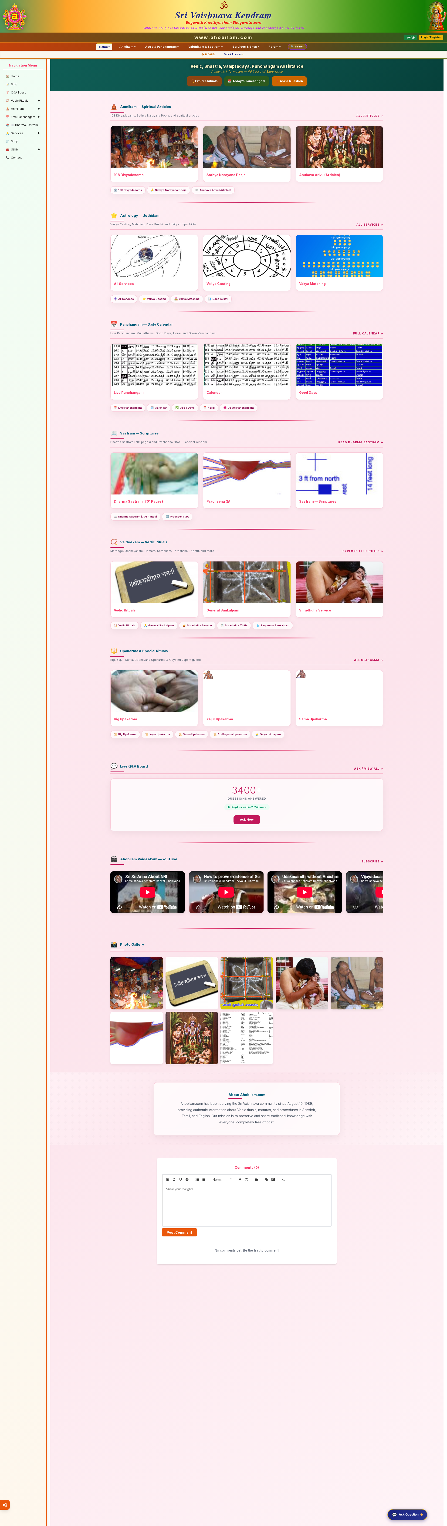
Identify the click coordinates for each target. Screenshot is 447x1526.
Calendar (158, 407)
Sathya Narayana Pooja (168, 190)
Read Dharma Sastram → (360, 442)
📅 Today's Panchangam (246, 81)
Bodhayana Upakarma (230, 734)
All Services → (369, 224)
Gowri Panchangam (238, 407)
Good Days (185, 407)
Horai (209, 407)
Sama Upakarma (192, 734)
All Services (124, 299)
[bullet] (203, 1179)
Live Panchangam (128, 407)
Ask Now (247, 819)
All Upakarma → (368, 660)
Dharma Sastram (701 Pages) (135, 516)
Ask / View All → (368, 768)
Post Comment (179, 1232)
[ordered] (197, 1179)
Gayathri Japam (268, 734)
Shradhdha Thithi (233, 625)
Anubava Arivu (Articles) (213, 190)
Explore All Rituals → (362, 551)
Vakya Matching (187, 299)
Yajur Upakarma (157, 734)
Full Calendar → (368, 333)
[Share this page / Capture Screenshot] (5, 1505)
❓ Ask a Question (289, 81)
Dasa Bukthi (218, 299)
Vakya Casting (154, 299)
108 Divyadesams (128, 190)
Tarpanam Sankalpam (272, 625)
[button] (221, 1179)
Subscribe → (372, 861)
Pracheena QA (177, 516)
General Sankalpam (159, 625)
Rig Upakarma (125, 734)
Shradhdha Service (197, 625)
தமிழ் (411, 37)
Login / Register (431, 37)
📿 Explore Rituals (204, 81)
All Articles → (369, 115)
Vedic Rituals (124, 625)
